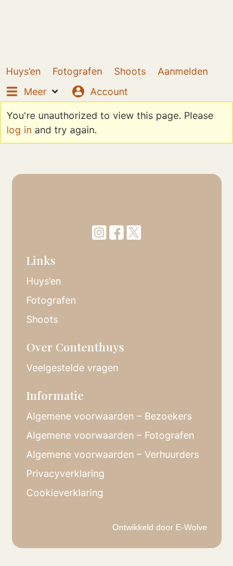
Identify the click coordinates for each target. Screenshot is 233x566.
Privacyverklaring (65, 473)
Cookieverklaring (64, 492)
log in (19, 130)
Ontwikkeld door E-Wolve (159, 527)
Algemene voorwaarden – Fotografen (110, 435)
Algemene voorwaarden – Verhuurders (112, 454)
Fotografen (51, 300)
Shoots (42, 319)
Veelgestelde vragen (72, 368)
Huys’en (43, 281)
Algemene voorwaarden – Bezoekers (109, 416)
